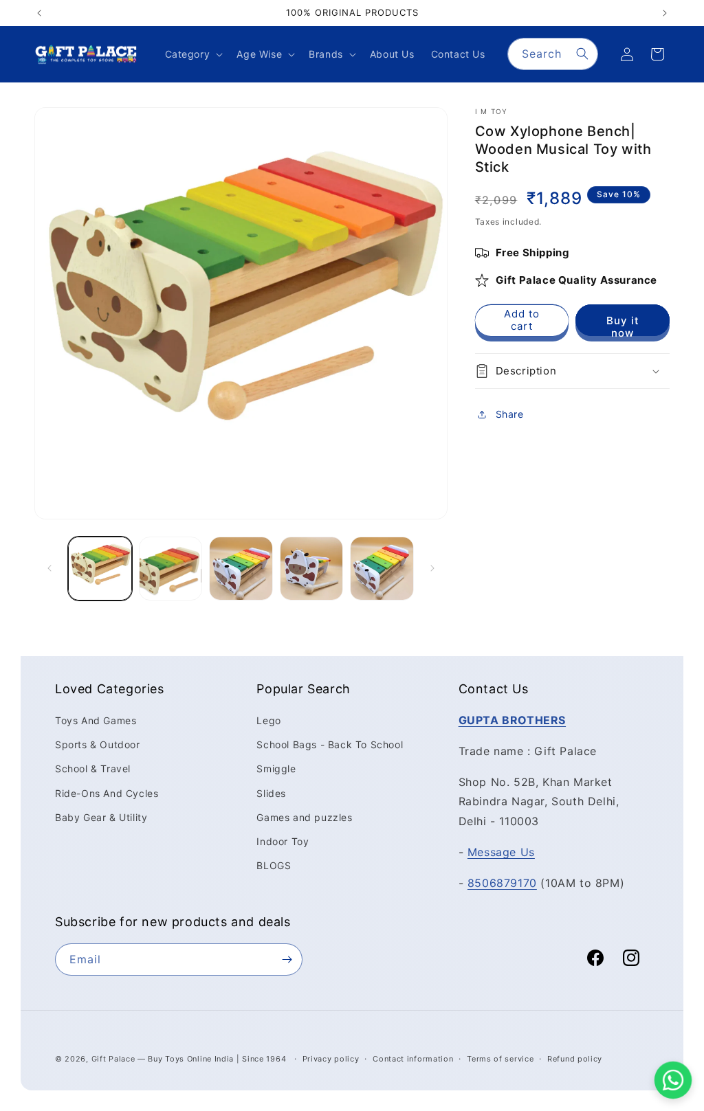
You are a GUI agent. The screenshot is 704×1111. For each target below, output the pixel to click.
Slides (271, 793)
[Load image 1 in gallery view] (100, 569)
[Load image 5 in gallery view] (382, 569)
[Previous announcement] (39, 13)
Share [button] (510, 414)
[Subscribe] (287, 959)
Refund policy (574, 1059)
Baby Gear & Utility (101, 817)
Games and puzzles (304, 817)
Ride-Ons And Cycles (106, 793)
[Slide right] (432, 568)
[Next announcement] (665, 13)
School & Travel (93, 768)
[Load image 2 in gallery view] (171, 569)
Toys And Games (95, 720)
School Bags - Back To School (329, 744)
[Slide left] (49, 568)
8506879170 (502, 883)
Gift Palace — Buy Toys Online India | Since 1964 (189, 1059)
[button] (193, 54)
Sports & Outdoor (97, 744)
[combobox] (552, 53)
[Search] (582, 53)
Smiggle (276, 768)
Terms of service (500, 1059)
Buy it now (622, 325)
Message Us (501, 852)
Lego (268, 720)
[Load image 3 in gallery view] (241, 569)
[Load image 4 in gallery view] (312, 569)
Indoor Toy (282, 841)
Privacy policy (331, 1059)
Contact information (413, 1059)
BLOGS (273, 865)
